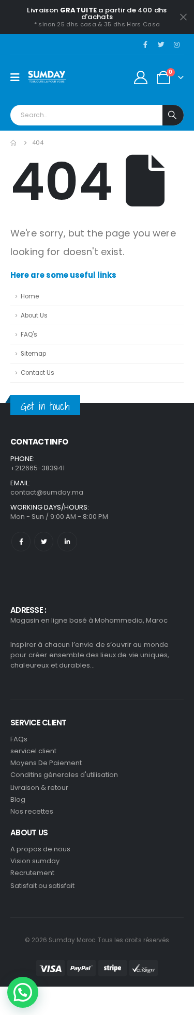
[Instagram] (176, 44)
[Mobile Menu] (18, 77)
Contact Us (37, 373)
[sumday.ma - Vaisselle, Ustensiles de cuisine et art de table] (47, 77)
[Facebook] (145, 44)
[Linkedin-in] (67, 541)
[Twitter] (161, 44)
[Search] (173, 115)
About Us (34, 315)
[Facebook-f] (21, 541)
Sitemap (33, 354)
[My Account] (141, 77)
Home (30, 296)
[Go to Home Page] (14, 143)
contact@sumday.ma (46, 492)
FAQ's (29, 334)
